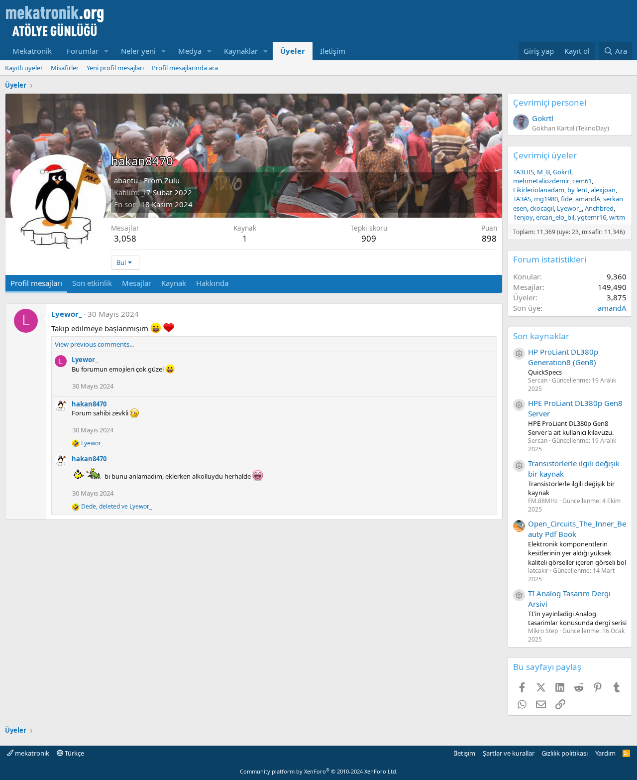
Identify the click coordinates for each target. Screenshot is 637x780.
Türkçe (73, 753)
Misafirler (65, 67)
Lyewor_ (66, 314)
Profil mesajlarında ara (185, 67)
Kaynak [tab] (173, 283)
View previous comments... (94, 344)
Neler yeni (138, 51)
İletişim (332, 51)
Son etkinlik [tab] (92, 283)
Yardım (605, 753)
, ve (116, 507)
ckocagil (542, 208)
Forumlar (83, 51)
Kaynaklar (241, 51)
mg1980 (546, 198)
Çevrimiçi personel (549, 102)
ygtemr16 (591, 217)
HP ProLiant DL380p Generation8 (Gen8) (563, 357)
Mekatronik (32, 51)
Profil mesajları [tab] (36, 283)
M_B (543, 171)
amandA (587, 198)
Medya (190, 51)
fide (566, 198)
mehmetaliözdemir (541, 180)
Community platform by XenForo (319, 771)
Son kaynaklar (541, 336)
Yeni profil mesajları (115, 67)
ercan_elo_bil (555, 217)
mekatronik (31, 753)
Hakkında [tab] (212, 283)
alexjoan (603, 189)
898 (489, 238)
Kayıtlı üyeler (24, 67)
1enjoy (523, 217)
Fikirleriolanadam (538, 189)
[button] (106, 51)
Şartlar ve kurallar (508, 753)
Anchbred (599, 208)
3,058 (125, 238)
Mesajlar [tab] (136, 283)
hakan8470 (89, 403)
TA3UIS (523, 171)
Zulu (172, 180)
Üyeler (292, 51)
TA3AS (522, 198)
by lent (577, 189)
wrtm (617, 217)
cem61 (582, 180)
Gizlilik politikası (564, 753)
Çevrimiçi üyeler (545, 155)
